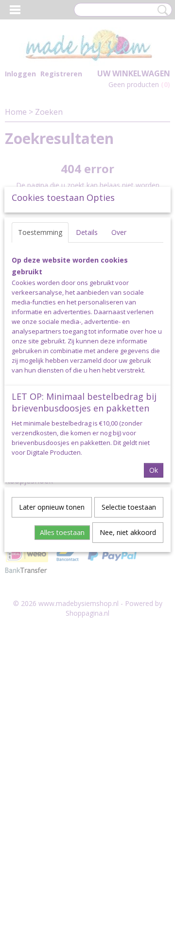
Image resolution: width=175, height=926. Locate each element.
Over (118, 232)
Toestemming (40, 232)
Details (87, 232)
